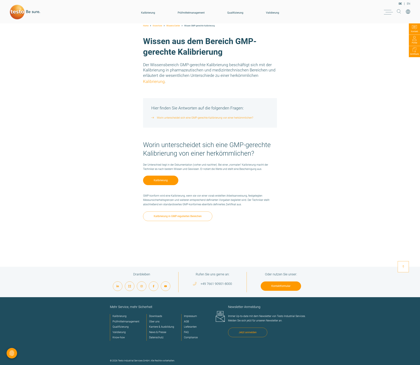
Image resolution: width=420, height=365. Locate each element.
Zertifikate (414, 54)
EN (408, 3)
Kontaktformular (280, 286)
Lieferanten (190, 326)
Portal (414, 43)
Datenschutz (156, 337)
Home (145, 26)
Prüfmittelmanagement (191, 12)
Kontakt (414, 31)
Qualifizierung (235, 12)
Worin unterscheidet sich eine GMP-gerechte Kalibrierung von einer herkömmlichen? (205, 117)
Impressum (190, 316)
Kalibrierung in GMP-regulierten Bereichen (178, 216)
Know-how (157, 26)
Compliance (191, 337)
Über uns (154, 321)
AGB (186, 321)
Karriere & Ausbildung (161, 326)
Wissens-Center (173, 26)
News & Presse (157, 332)
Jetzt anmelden (248, 332)
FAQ (186, 332)
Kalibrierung (148, 12)
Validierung (272, 12)
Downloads (155, 316)
